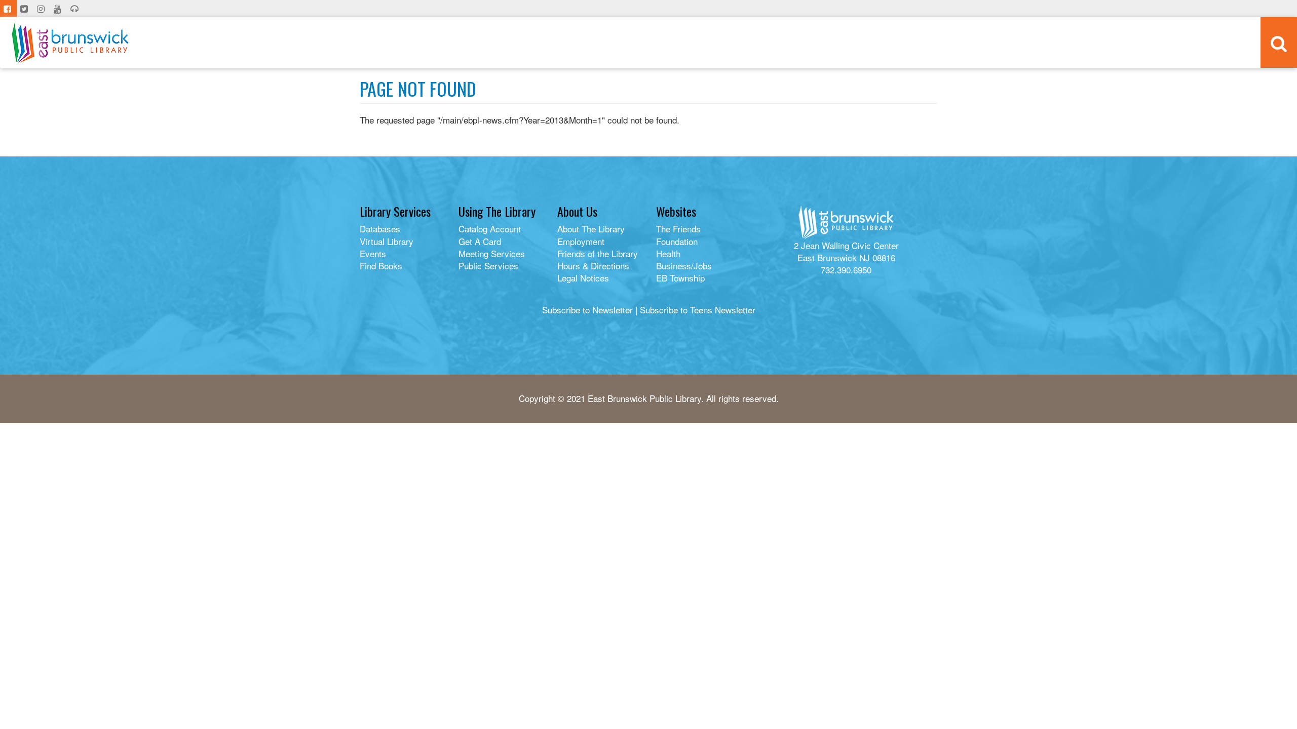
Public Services (488, 265)
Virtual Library (386, 241)
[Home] (70, 42)
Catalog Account (490, 228)
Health (668, 253)
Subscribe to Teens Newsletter (697, 309)
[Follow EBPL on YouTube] (58, 8)
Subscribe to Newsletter (587, 309)
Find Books (381, 265)
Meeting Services (492, 253)
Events (373, 253)
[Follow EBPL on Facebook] (8, 8)
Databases (380, 228)
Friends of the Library (597, 253)
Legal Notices (583, 277)
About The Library (591, 228)
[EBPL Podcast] (75, 8)
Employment (580, 241)
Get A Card (480, 241)
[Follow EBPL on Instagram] (41, 8)
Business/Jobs (684, 265)
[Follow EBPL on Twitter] (25, 8)
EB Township (680, 277)
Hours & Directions (593, 265)
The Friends (678, 228)
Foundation (677, 241)
